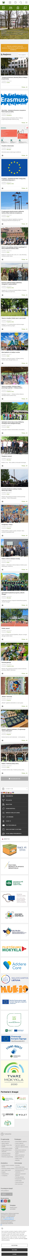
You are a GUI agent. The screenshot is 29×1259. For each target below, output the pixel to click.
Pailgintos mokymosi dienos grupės (21, 1147)
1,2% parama (9, 817)
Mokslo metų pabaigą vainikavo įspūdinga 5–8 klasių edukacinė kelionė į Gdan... (14, 247)
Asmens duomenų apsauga (21, 1168)
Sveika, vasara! (6, 628)
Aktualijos (9, 149)
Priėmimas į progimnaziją (7, 1156)
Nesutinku (14, 1250)
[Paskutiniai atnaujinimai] (15, 2)
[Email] (9, 1201)
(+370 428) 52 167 (10, 1217)
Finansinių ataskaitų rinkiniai (8, 1168)
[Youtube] (5, 1201)
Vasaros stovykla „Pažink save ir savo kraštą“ (14, 318)
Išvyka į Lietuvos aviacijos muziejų (11, 558)
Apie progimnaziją (6, 1141)
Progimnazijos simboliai (7, 1148)
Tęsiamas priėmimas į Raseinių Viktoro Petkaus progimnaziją (14, 78)
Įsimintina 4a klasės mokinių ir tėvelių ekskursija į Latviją (12, 489)
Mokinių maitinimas (19, 1156)
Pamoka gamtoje (6, 662)
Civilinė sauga (18, 1180)
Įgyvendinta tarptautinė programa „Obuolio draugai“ (13, 593)
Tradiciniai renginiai (6, 1153)
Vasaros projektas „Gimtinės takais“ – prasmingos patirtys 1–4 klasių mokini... (12, 387)
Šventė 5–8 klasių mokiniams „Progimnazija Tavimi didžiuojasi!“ (13, 730)
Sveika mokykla (10, 808)
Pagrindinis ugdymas (20, 1145)
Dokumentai (9, 796)
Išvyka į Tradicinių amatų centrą (10, 763)
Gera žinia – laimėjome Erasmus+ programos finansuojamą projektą (14, 111)
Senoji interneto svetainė (13, 829)
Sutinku (15, 1254)
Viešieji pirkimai (5, 1173)
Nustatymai (14, 1245)
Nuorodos (17, 1165)
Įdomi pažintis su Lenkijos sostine (11, 352)
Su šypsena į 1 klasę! (7, 524)
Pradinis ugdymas (19, 1143)
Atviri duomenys (19, 1184)
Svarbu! (8, 82)
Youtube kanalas (11, 825)
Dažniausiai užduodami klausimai (20, 1174)
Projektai (9, 800)
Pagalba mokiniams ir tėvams (20, 1152)
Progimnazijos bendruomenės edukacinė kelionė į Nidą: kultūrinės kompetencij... (13, 212)
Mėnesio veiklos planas (13, 812)
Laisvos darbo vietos (19, 1167)
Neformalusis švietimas (20, 1150)
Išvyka (8, 216)
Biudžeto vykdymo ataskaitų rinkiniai (8, 1166)
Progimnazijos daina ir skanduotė (7, 1151)
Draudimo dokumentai (8, 145)
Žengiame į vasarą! (7, 456)
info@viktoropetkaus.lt (8, 1219)
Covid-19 (8, 821)
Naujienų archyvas (15, 778)
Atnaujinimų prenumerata (13, 833)
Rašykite (4, 1194)
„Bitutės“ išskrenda (7, 696)
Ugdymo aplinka (5, 1143)
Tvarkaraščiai (7, 1134)
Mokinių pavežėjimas (20, 1155)
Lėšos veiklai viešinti (6, 1170)
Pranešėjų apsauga (19, 1177)
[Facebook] (2, 1201)
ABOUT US (7, 839)
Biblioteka (9, 804)
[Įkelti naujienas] (10, 2)
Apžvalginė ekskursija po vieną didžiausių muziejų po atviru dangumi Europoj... (13, 422)
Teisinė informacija (19, 1182)
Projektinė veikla (10, 183)
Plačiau (23, 87)
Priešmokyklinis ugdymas (21, 1141)
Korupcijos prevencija (20, 1178)
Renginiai (9, 528)
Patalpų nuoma (18, 1158)
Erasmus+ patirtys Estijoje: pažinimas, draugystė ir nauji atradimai (12, 283)
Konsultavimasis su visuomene (19, 1171)
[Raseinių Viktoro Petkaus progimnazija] (3, 2)
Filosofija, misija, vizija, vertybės (7, 1146)
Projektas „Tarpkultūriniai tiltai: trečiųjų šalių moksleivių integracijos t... (14, 179)
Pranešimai (9, 115)
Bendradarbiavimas (6, 1155)
